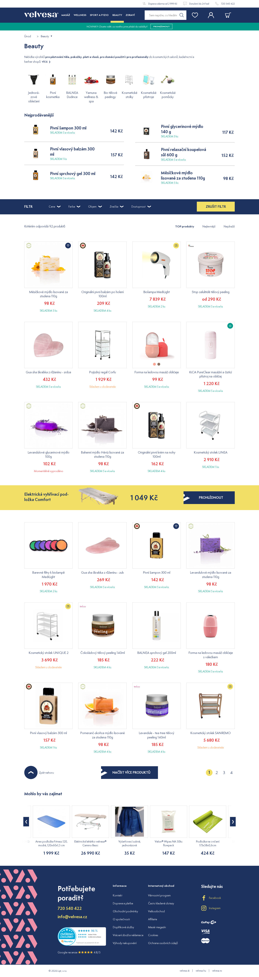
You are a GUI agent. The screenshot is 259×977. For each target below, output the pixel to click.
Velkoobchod (156, 911)
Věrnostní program (159, 895)
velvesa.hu (201, 970)
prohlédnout (211, 497)
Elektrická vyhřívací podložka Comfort (46, 497)
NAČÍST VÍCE (131, 772)
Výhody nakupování (125, 943)
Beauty (45, 36)
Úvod (27, 36)
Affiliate (152, 919)
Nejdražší (229, 226)
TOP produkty (184, 226)
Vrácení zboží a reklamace (128, 935)
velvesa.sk (185, 970)
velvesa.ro (217, 970)
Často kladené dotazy (161, 903)
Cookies (153, 935)
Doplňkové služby (123, 927)
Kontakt (117, 895)
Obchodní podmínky (125, 911)
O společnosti (121, 919)
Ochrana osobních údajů (163, 943)
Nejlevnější (208, 226)
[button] (233, 821)
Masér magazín (157, 927)
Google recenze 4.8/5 (79, 952)
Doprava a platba (123, 903)
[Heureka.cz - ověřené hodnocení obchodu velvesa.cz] (82, 945)
